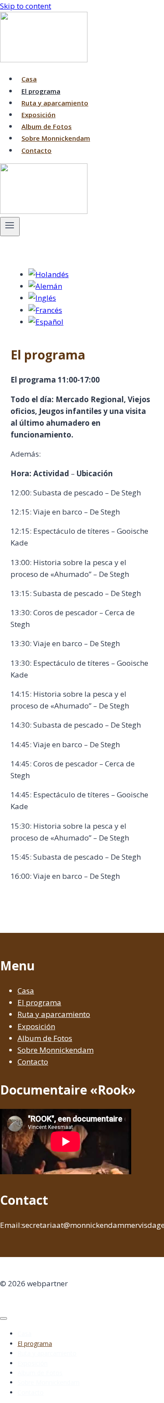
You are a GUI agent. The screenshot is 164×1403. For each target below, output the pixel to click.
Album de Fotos (46, 126)
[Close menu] (3, 1318)
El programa (40, 91)
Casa (29, 79)
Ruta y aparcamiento (54, 102)
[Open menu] (10, 226)
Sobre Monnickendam (55, 138)
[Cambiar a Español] (45, 322)
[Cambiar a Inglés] (42, 298)
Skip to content (25, 6)
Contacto (36, 150)
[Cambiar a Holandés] (48, 274)
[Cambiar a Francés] (45, 310)
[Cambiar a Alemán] (45, 286)
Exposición (38, 114)
